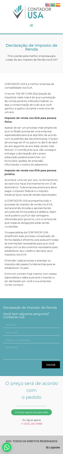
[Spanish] (58, 4)
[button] (31, 25)
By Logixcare (53, 447)
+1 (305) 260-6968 (31, 423)
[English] (47, 4)
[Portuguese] (53, 4)
